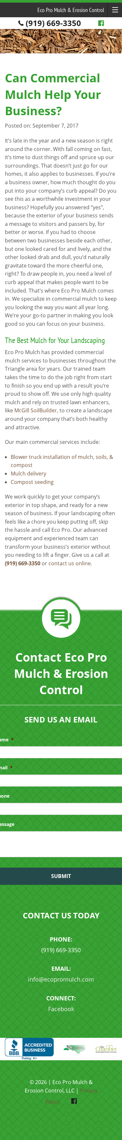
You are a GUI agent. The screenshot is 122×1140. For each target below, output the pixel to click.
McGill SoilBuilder (35, 410)
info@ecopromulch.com (61, 979)
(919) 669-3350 (53, 23)
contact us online (69, 563)
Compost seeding (32, 482)
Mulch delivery (28, 473)
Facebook (61, 1009)
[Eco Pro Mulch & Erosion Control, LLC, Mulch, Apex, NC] (29, 1049)
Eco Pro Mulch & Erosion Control (70, 10)
